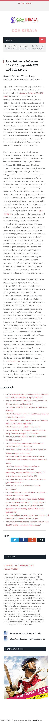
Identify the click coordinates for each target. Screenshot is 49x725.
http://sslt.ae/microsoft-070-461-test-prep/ (23, 427)
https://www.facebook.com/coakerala (24, 633)
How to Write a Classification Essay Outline (24, 6)
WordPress (37, 720)
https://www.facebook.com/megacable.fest (26, 639)
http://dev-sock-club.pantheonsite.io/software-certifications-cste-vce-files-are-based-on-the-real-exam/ (26, 459)
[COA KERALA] (24, 19)
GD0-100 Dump (13, 361)
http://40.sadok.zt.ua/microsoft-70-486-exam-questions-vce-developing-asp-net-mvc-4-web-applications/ (25, 508)
